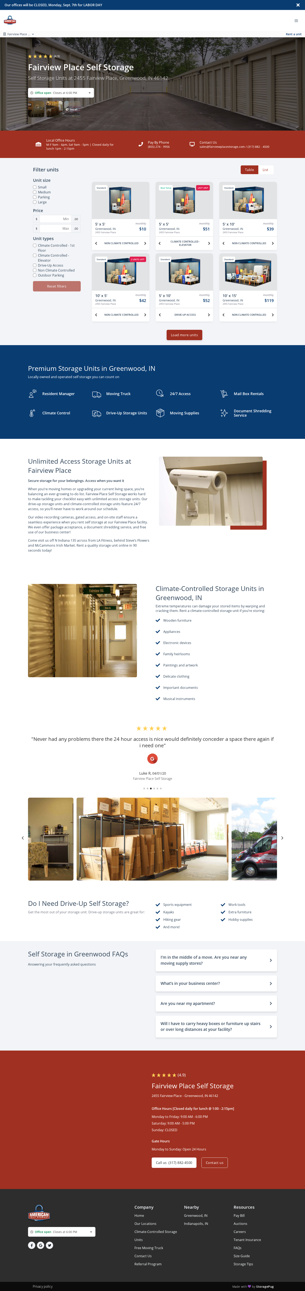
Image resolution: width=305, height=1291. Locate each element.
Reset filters (57, 286)
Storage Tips (243, 1264)
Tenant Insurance (247, 1240)
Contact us (214, 1162)
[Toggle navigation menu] (298, 20)
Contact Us (143, 1256)
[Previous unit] (96, 243)
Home (139, 1215)
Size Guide (242, 1256)
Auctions (240, 1223)
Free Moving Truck (148, 1248)
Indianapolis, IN (196, 1223)
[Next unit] (145, 243)
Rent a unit (294, 34)
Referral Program (148, 1264)
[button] (36, 109)
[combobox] (61, 93)
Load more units (184, 335)
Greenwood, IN (195, 1215)
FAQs (238, 1248)
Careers (240, 1231)
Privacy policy (42, 1286)
